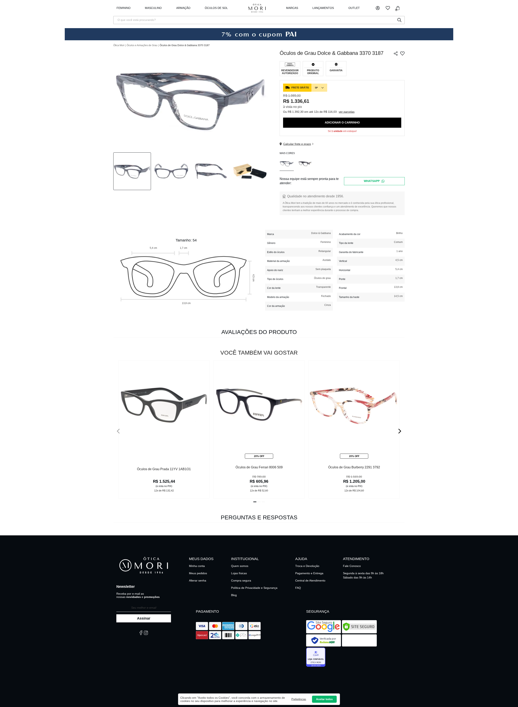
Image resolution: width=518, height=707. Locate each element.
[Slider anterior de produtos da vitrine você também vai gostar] (118, 431)
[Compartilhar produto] (395, 53)
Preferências (298, 699)
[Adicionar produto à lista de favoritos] (402, 53)
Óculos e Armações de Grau (142, 45)
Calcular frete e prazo (297, 144)
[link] (216, 8)
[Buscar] (399, 20)
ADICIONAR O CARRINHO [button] (342, 122)
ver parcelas (347, 111)
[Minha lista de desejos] (387, 8)
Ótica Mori (118, 45)
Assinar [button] (143, 618)
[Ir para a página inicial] (257, 8)
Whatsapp (372, 181)
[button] (377, 8)
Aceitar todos (324, 699)
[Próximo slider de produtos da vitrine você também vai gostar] (400, 431)
